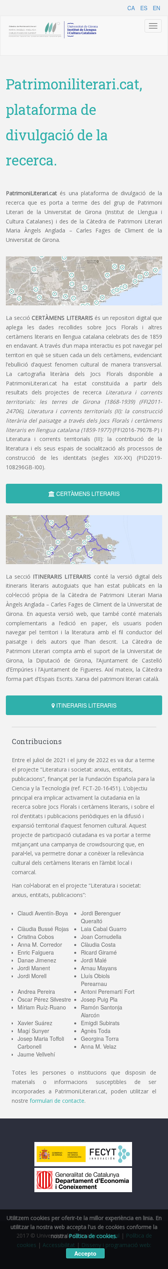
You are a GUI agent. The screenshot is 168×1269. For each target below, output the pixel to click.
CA (131, 8)
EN (156, 8)
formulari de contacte (57, 1100)
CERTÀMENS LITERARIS (87, 493)
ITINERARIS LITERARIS (85, 705)
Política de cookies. (93, 1236)
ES (143, 8)
